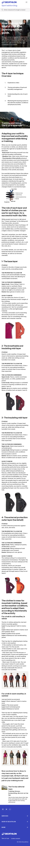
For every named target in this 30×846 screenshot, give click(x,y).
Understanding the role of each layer (18, 95)
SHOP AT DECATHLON (9, 821)
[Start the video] (27, 125)
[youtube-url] (6, 809)
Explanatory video (13, 82)
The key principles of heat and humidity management (17, 88)
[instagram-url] (10, 809)
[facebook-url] (3, 809)
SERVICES (5, 816)
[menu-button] (26, 2)
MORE (3, 827)
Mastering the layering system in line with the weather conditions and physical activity (18, 102)
